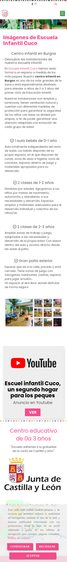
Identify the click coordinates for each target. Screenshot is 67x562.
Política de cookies (18, 538)
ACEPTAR (32, 555)
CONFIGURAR (20, 546)
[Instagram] (35, 4)
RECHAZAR (47, 546)
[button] (33, 412)
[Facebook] (32, 4)
